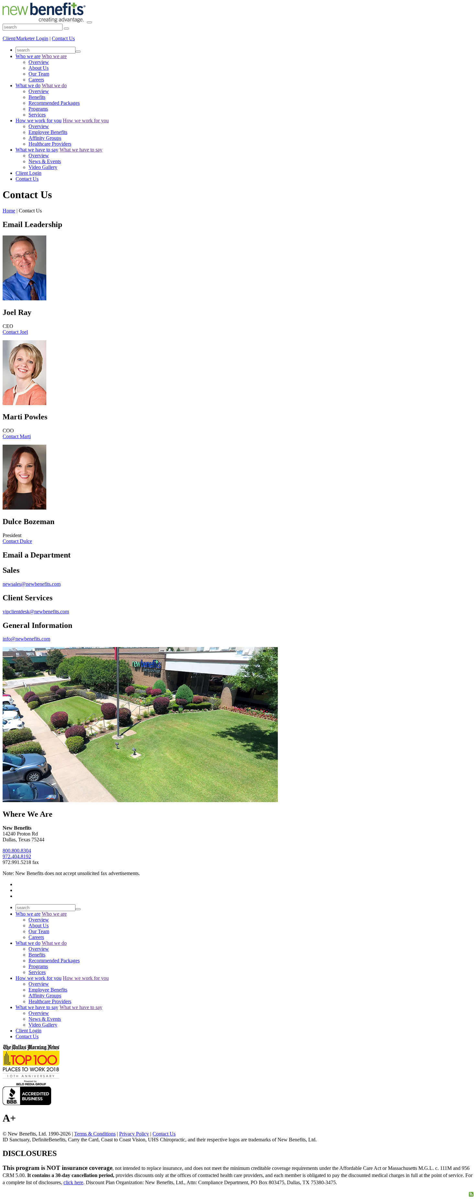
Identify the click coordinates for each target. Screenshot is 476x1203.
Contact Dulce (17, 541)
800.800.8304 (17, 850)
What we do (28, 85)
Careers (36, 79)
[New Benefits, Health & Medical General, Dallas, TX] (27, 1096)
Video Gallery (42, 167)
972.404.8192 (17, 856)
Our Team (38, 74)
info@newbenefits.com (26, 639)
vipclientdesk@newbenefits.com (36, 611)
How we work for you (39, 120)
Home (9, 210)
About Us (38, 68)
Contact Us (63, 38)
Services (37, 114)
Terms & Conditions (95, 1134)
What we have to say (37, 149)
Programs (38, 109)
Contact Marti (17, 436)
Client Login (28, 173)
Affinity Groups (44, 138)
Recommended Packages (54, 103)
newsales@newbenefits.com (32, 584)
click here (73, 1182)
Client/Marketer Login (25, 38)
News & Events (44, 161)
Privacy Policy (134, 1134)
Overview (38, 62)
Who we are (28, 56)
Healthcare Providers (49, 144)
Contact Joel (15, 332)
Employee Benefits (47, 132)
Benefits (36, 97)
